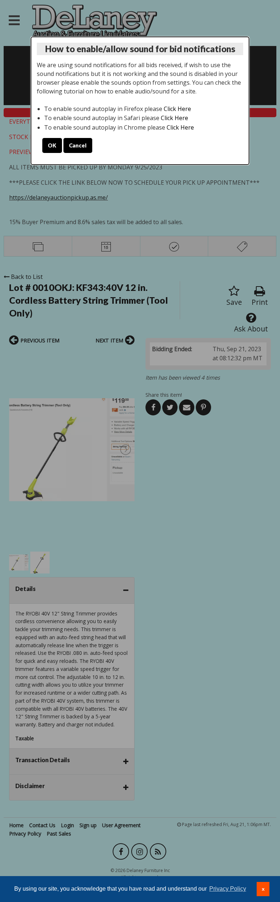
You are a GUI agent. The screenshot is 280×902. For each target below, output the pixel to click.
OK (52, 145)
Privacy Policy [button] (227, 889)
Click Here (177, 109)
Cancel (77, 145)
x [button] (263, 889)
